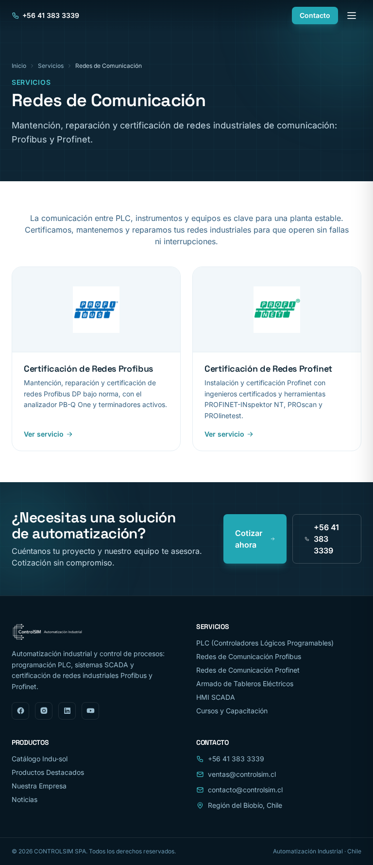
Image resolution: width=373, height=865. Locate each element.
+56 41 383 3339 (50, 15)
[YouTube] (90, 711)
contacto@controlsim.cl (245, 790)
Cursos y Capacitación (232, 711)
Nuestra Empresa (39, 786)
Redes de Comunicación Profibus (248, 656)
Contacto (315, 15)
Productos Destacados (48, 772)
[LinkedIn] (67, 711)
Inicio (19, 65)
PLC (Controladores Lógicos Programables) (265, 643)
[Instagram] (43, 711)
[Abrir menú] (351, 15)
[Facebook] (20, 711)
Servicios (51, 65)
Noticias (24, 799)
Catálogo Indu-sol (40, 759)
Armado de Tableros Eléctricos (244, 683)
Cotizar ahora (248, 539)
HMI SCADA (215, 697)
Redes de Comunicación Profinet (248, 670)
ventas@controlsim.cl (242, 774)
